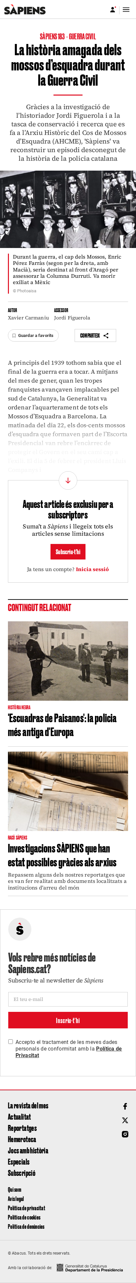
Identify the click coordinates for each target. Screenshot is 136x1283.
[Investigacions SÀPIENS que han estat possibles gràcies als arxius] (68, 791)
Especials (18, 1161)
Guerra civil (82, 36)
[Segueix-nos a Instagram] (125, 1134)
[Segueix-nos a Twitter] (125, 1120)
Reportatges (22, 1128)
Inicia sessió (92, 569)
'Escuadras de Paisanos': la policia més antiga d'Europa (62, 724)
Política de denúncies (26, 1226)
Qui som (14, 1189)
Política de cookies (24, 1217)
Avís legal (16, 1198)
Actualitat (19, 1116)
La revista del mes (28, 1105)
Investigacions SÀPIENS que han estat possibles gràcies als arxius (62, 854)
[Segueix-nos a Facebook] (125, 1106)
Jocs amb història (28, 1150)
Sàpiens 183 (52, 36)
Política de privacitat (26, 1208)
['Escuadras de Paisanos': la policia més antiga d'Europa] (68, 661)
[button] (33, 335)
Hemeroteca (22, 1139)
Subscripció (21, 1173)
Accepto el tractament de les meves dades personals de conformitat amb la (69, 1048)
